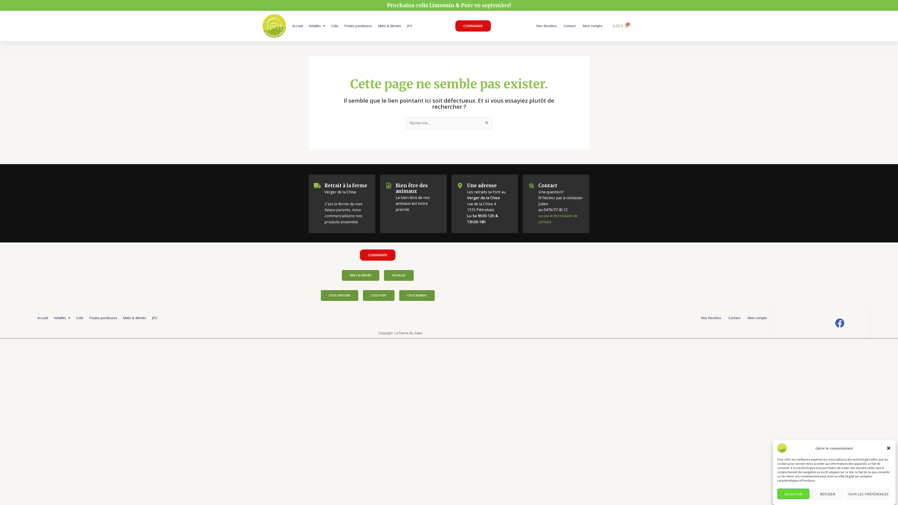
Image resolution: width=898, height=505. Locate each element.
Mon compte (592, 26)
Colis (334, 26)
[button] (888, 448)
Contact (570, 26)
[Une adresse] (460, 185)
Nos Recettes (546, 26)
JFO (409, 26)
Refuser (827, 494)
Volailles (315, 26)
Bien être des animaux (412, 188)
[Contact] (531, 185)
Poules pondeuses (358, 26)
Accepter (793, 494)
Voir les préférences (868, 494)
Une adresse (482, 185)
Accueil (297, 26)
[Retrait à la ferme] (317, 185)
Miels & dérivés (389, 26)
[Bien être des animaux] (388, 185)
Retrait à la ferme (345, 185)
